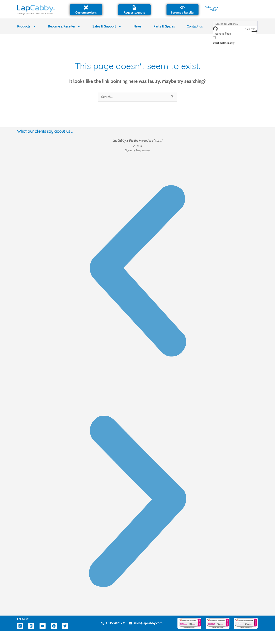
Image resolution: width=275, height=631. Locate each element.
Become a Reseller (182, 12)
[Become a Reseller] (182, 7)
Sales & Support (104, 26)
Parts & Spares (164, 26)
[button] (137, 272)
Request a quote (134, 12)
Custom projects (86, 12)
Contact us (195, 26)
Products (24, 26)
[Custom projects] (86, 7)
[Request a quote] (134, 7)
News (137, 26)
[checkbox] (234, 39)
